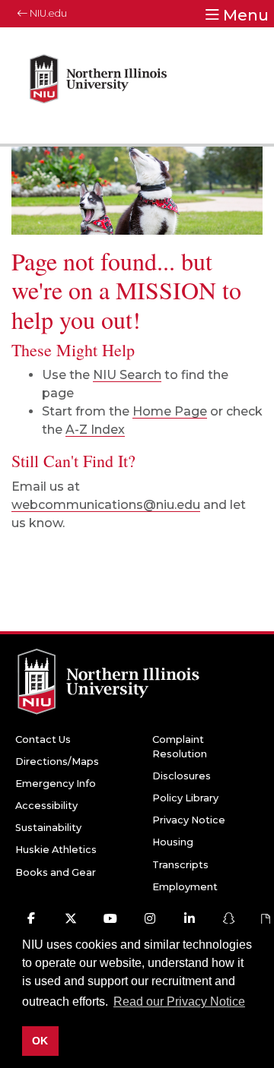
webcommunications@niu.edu (105, 505)
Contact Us (43, 739)
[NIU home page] (98, 85)
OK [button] (40, 1041)
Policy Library (185, 798)
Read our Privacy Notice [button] (179, 1001)
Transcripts (180, 865)
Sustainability (48, 827)
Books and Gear (55, 872)
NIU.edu (47, 13)
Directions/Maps (57, 761)
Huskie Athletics (56, 849)
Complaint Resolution (179, 747)
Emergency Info (55, 783)
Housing (172, 842)
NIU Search (127, 375)
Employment (185, 887)
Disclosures (181, 776)
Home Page (169, 411)
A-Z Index (95, 429)
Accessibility (46, 805)
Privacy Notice (188, 820)
